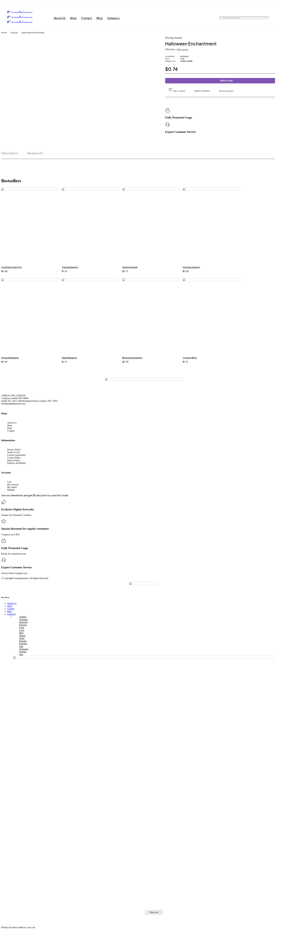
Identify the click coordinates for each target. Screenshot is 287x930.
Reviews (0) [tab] (35, 153)
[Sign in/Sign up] (267, 18)
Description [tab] (9, 153)
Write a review (182, 49)
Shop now (153, 912)
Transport (23, 649)
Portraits (23, 643)
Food (21, 627)
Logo (21, 630)
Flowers (23, 625)
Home (4, 32)
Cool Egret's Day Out (11, 267)
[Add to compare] (200, 90)
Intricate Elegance (10, 357)
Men (21, 633)
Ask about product (226, 91)
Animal (22, 617)
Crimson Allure (190, 357)
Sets (21, 654)
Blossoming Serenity (132, 357)
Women (22, 651)
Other (22, 638)
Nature (22, 635)
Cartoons (23, 619)
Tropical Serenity (70, 267)
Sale (21, 646)
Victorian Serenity (191, 267)
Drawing (169, 38)
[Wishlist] (175, 90)
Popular (14, 32)
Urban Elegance (69, 357)
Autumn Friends (130, 267)
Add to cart (226, 80)
